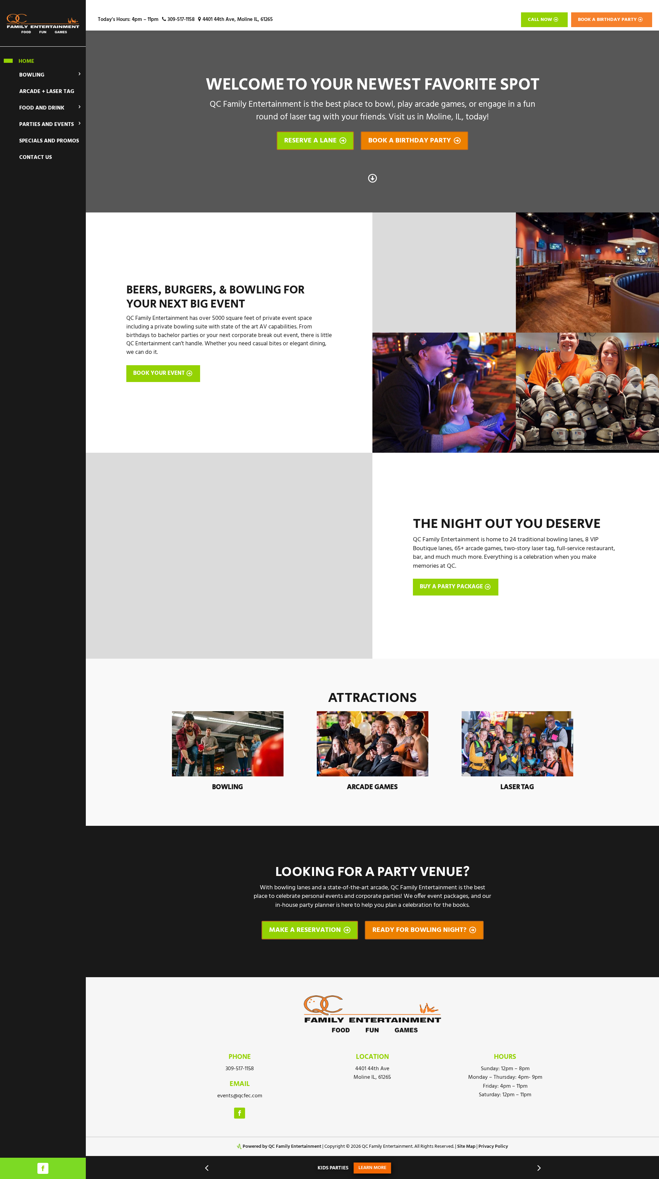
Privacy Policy (493, 1147)
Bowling (31, 75)
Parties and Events (46, 124)
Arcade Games (372, 787)
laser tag (517, 787)
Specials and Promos (49, 141)
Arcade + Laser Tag (46, 91)
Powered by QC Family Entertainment (282, 1147)
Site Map (466, 1147)
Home (26, 61)
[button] (206, 1167)
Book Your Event (159, 373)
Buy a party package (451, 586)
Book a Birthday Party (607, 20)
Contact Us (35, 157)
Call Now (540, 20)
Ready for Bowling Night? (424, 930)
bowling (227, 787)
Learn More (286, 1168)
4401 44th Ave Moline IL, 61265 (372, 1073)
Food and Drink (42, 108)
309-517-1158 (180, 19)
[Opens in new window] (43, 1168)
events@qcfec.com (239, 1095)
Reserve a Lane (315, 140)
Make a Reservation (309, 930)
